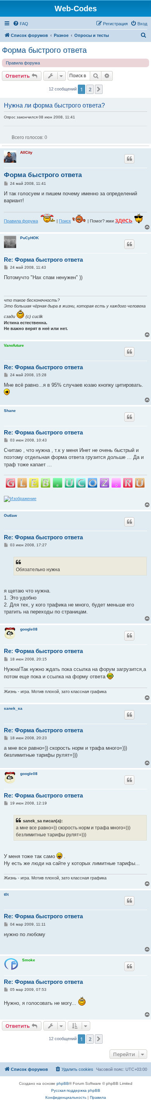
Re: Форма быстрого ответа (43, 259)
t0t (6, 894)
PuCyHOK (29, 238)
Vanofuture (14, 345)
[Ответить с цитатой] (129, 158)
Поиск (65, 221)
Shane (10, 410)
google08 (29, 629)
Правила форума (23, 63)
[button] (99, 89)
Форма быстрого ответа (44, 50)
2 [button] (90, 89)
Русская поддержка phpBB (75, 1090)
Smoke (28, 960)
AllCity (26, 152)
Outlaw (10, 515)
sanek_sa (13, 708)
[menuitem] (20, 23)
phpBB (63, 1083)
